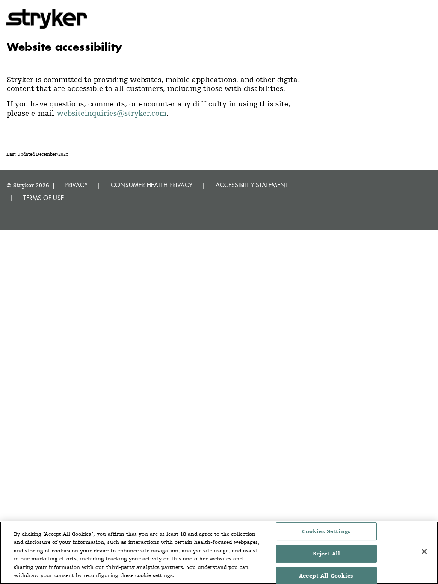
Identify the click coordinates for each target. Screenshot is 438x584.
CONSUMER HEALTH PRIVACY (151, 185)
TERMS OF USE (43, 198)
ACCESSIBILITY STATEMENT (252, 185)
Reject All (326, 553)
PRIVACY (76, 185)
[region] (219, 552)
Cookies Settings (326, 531)
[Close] (424, 551)
